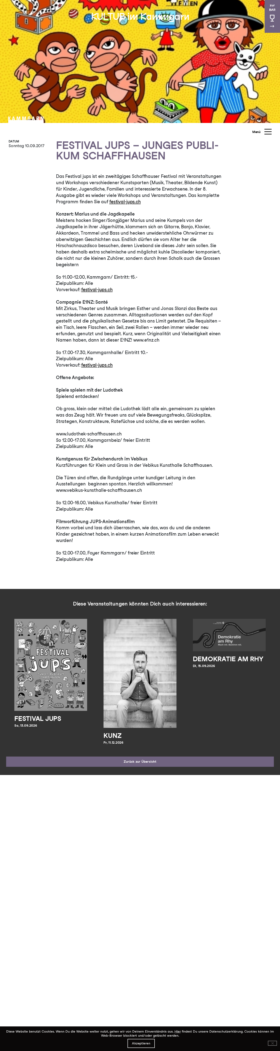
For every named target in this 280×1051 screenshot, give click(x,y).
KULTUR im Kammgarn (140, 16)
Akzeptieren (141, 1043)
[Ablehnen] (272, 1043)
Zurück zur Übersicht (140, 762)
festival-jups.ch (125, 201)
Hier (177, 1031)
